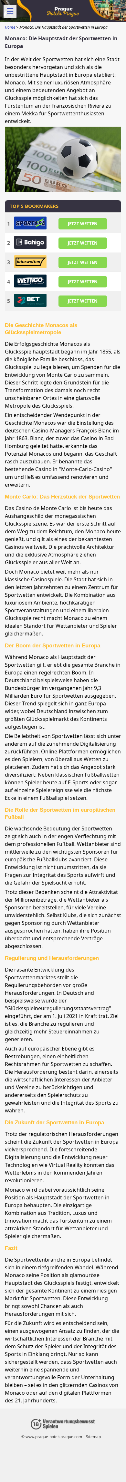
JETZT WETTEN (83, 223)
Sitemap (93, 1436)
